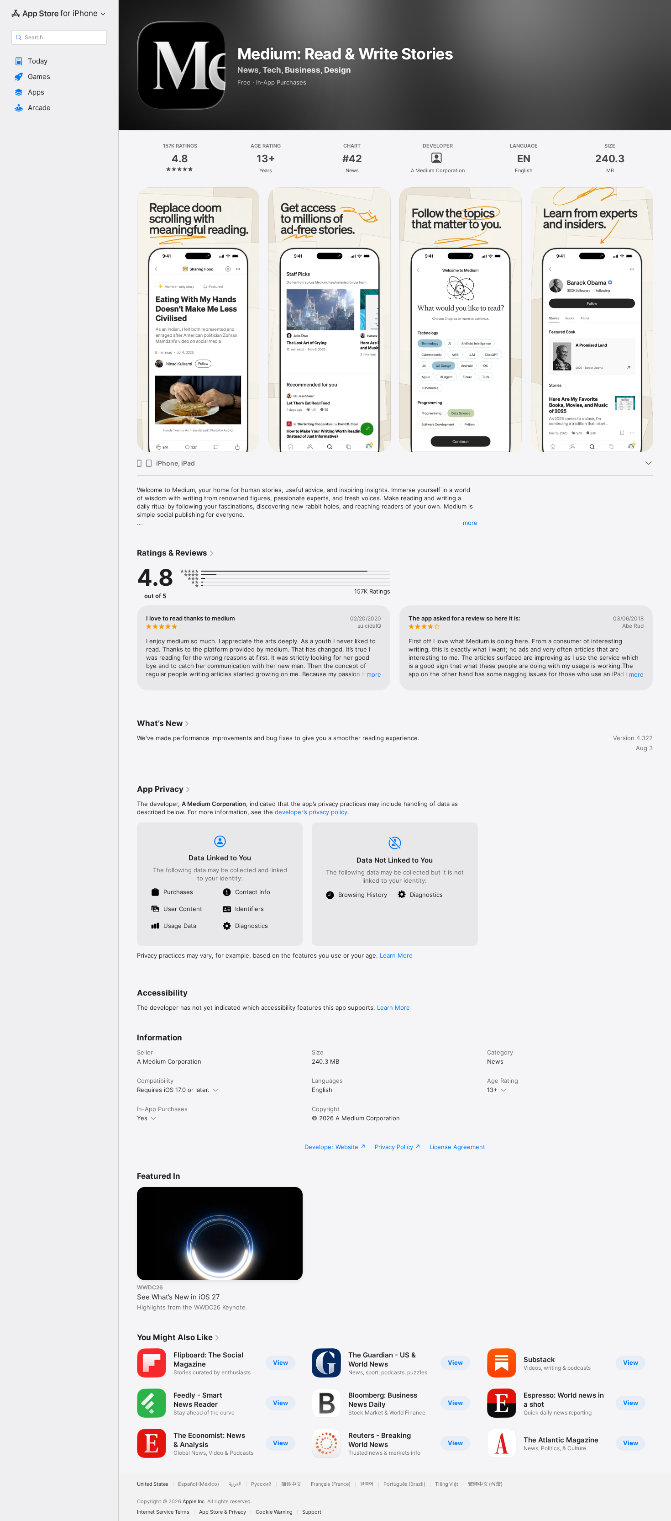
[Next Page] (661, 319)
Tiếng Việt (446, 1484)
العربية (235, 1484)
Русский (261, 1484)
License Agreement (457, 1146)
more (470, 522)
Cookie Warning (274, 1512)
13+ (492, 1089)
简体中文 (291, 1484)
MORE (374, 674)
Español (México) (198, 1484)
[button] (59, 61)
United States (152, 1484)
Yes (142, 1118)
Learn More (396, 955)
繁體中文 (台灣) (485, 1484)
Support (311, 1512)
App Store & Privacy (222, 1512)
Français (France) (331, 1484)
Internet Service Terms (163, 1512)
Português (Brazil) (404, 1484)
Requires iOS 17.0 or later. (173, 1089)
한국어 (367, 1484)
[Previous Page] (127, 319)
